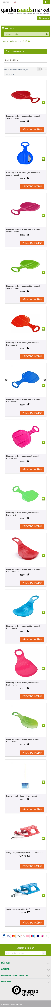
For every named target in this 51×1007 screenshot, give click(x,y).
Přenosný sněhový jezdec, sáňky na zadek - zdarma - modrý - (23, 174)
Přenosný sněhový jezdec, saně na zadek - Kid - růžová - (23, 457)
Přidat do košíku (32, 129)
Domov (5, 41)
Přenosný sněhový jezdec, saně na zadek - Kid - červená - (23, 344)
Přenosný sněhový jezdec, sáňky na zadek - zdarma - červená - (23, 117)
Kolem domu (14, 41)
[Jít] (44, 953)
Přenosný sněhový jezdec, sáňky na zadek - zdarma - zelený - (23, 287)
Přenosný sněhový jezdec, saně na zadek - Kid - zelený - (23, 514)
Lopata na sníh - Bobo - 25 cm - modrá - (22, 796)
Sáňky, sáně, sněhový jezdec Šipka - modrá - (23, 909)
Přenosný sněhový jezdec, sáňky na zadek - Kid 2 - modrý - (23, 627)
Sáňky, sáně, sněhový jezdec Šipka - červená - (24, 852)
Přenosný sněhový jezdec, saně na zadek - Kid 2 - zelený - (23, 740)
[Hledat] (47, 34)
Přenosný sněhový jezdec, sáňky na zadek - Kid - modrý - (23, 400)
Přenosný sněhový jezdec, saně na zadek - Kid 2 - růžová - (23, 683)
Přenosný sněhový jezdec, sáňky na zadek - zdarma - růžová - (23, 230)
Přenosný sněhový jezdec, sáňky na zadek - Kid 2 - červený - (23, 570)
